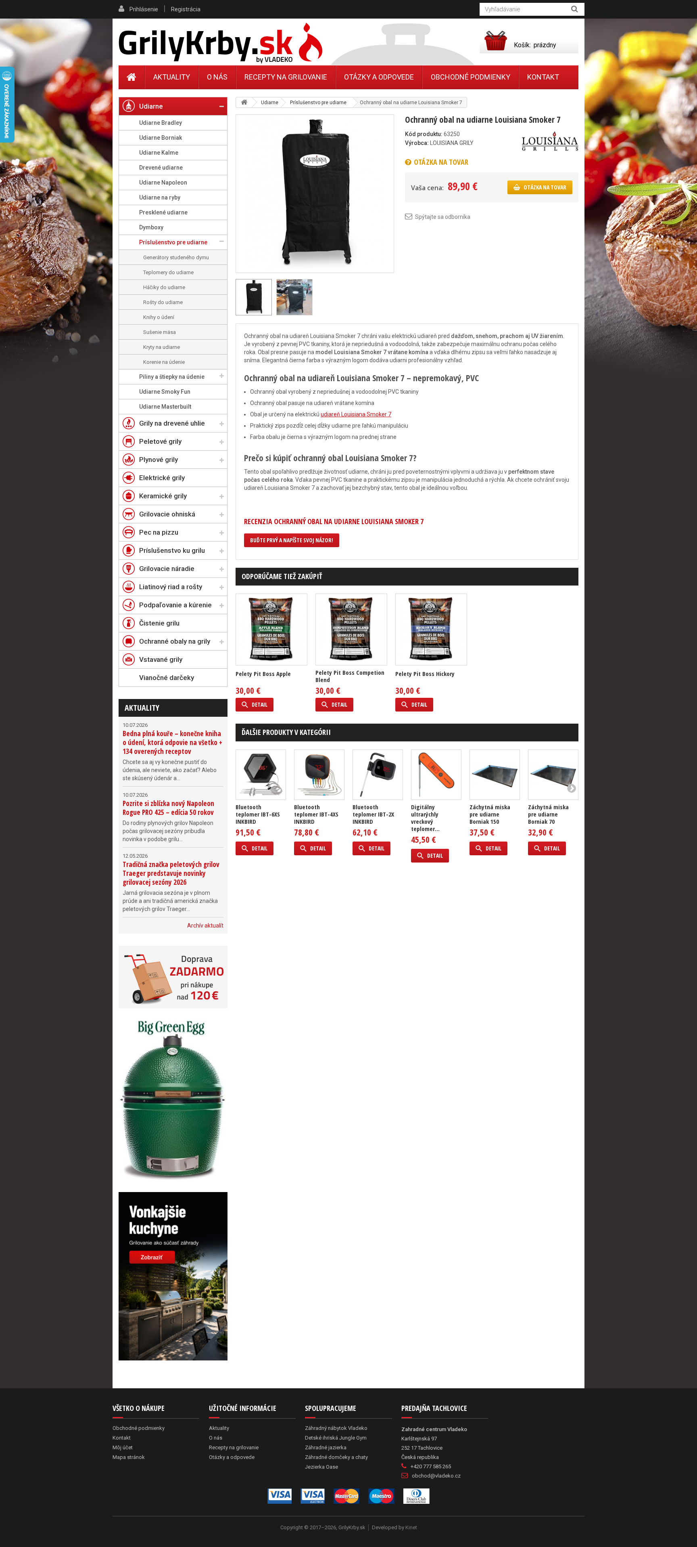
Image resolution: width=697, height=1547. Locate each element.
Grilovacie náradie (166, 569)
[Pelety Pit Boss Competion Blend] (351, 629)
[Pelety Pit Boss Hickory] (431, 629)
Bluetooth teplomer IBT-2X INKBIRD (373, 814)
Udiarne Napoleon (163, 182)
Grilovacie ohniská (167, 514)
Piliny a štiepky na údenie (172, 377)
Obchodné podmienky (470, 77)
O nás (217, 77)
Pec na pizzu (158, 532)
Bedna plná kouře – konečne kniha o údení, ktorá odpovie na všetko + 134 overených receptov (172, 742)
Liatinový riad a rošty (170, 587)
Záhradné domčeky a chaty (336, 1457)
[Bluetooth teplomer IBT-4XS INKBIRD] (319, 774)
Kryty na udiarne (161, 347)
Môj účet (123, 1447)
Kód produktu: (423, 134)
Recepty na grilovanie (285, 77)
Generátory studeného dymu (176, 257)
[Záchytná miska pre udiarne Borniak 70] (553, 774)
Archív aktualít (205, 925)
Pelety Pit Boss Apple (263, 673)
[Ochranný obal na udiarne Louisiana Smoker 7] (315, 193)
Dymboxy (151, 227)
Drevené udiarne (161, 167)
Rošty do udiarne (163, 302)
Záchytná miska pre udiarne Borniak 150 (490, 814)
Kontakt (543, 77)
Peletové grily (160, 441)
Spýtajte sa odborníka (442, 217)
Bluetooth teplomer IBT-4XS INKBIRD (316, 814)
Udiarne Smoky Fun (164, 391)
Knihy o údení (158, 317)
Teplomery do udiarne (168, 272)
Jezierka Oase (321, 1467)
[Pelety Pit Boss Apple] (271, 629)
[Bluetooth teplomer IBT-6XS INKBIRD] (261, 774)
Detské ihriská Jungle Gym (336, 1438)
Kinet (411, 1527)
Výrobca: (417, 143)
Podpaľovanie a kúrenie (175, 605)
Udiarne (151, 106)
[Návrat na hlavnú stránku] (244, 102)
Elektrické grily (162, 478)
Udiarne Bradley (160, 123)
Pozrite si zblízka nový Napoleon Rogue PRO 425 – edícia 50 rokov (168, 808)
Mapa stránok (129, 1457)
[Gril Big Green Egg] (173, 1100)
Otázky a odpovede (379, 77)
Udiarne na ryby (159, 197)
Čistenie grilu (159, 623)
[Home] (132, 77)
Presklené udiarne (163, 212)
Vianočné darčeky (166, 678)
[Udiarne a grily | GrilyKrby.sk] (220, 43)
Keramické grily (163, 496)
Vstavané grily (160, 659)
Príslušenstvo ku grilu (172, 550)
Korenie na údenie (164, 362)
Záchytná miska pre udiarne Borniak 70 (548, 814)
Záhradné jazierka (325, 1447)
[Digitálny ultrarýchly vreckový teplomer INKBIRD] (436, 774)
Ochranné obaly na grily (174, 641)
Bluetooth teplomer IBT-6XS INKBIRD (258, 814)
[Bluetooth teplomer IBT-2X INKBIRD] (378, 774)
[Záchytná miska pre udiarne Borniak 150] (495, 774)
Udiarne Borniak (160, 137)
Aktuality (142, 707)
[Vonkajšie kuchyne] (173, 1276)
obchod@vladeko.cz (436, 1476)
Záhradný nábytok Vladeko (336, 1428)
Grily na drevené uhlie (172, 423)
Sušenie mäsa (159, 332)
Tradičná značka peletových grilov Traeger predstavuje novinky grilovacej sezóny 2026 (171, 873)
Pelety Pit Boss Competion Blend (349, 676)
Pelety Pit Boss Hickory (425, 673)
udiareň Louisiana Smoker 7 (356, 414)
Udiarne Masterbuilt (165, 406)
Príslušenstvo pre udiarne (173, 242)
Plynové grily (158, 459)
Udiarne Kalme (158, 152)
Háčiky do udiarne (164, 287)
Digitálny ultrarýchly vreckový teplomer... (425, 817)
